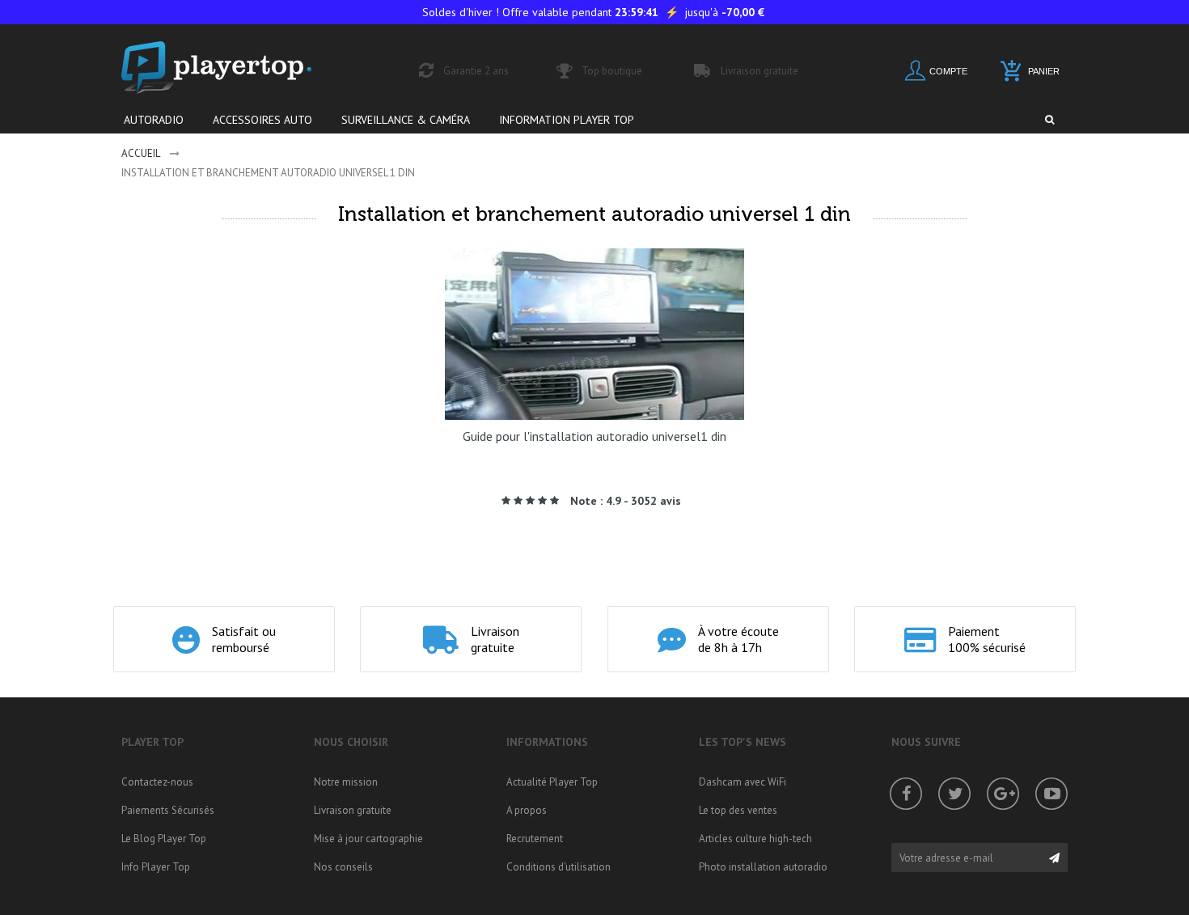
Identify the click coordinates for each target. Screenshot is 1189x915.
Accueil (140, 153)
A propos (526, 810)
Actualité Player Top (552, 782)
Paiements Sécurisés (167, 810)
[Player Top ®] (233, 67)
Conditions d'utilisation (558, 867)
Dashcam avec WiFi (742, 782)
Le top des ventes (738, 810)
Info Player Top (155, 867)
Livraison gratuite (352, 810)
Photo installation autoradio (763, 867)
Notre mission (346, 782)
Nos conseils (343, 867)
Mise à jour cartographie (368, 838)
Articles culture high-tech (755, 838)
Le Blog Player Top (163, 838)
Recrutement (534, 838)
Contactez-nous (157, 782)
